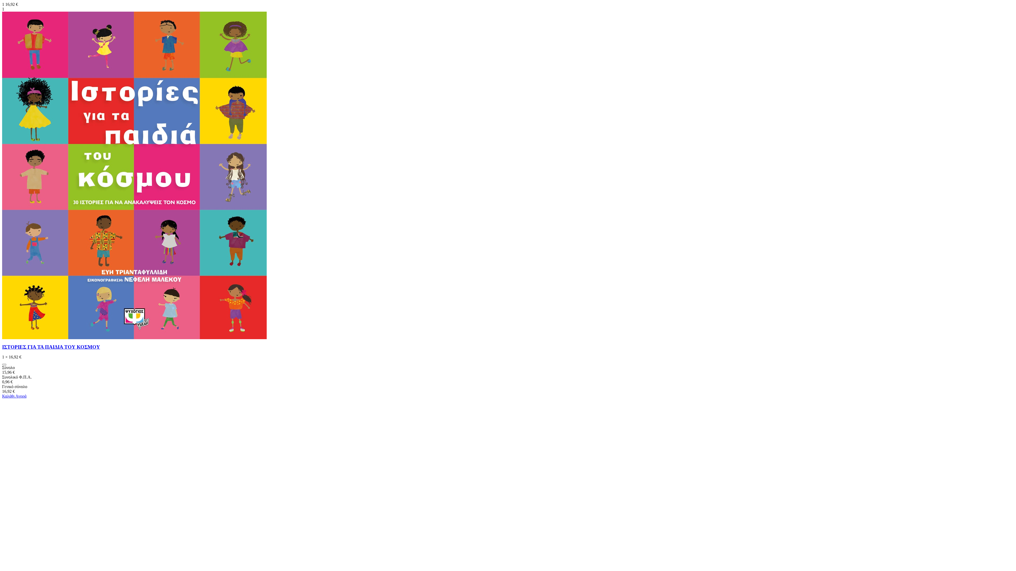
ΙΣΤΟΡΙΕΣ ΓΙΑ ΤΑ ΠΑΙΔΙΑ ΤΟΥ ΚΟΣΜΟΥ (51, 347)
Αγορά (20, 396)
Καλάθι (8, 396)
